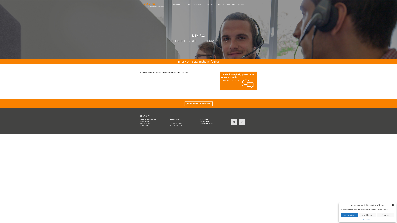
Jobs (234, 5)
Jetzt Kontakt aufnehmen (198, 104)
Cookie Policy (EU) (206, 123)
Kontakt (241, 5)
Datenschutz (204, 121)
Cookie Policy (366, 219)
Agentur (187, 5)
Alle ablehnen (367, 215)
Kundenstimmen (224, 5)
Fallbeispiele (210, 5)
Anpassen (385, 215)
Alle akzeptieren (349, 215)
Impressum (204, 119)
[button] (393, 205)
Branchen (198, 5)
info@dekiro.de (175, 119)
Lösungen (177, 5)
